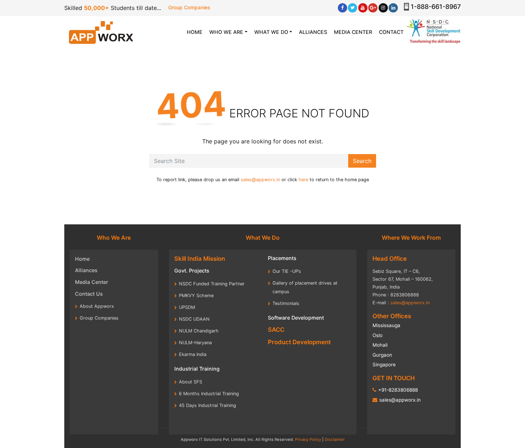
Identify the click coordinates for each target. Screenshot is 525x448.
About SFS (190, 382)
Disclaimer (335, 439)
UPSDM (187, 307)
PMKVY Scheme (196, 295)
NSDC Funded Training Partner (212, 283)
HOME (196, 32)
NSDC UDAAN (194, 319)
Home (82, 259)
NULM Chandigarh (199, 331)
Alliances (313, 32)
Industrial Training (197, 369)
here (303, 179)
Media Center (91, 282)
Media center (353, 32)
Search (362, 160)
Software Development (296, 318)
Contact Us (89, 294)
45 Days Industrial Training (207, 405)
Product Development (299, 342)
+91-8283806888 (398, 390)
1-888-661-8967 (436, 6)
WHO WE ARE (226, 32)
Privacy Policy (308, 439)
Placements (282, 258)
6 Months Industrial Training (209, 393)
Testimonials (285, 303)
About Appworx (97, 306)
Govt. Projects (191, 271)
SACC (276, 329)
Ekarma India (192, 354)
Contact (391, 32)
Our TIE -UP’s (286, 271)
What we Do (271, 32)
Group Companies (189, 7)
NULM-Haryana (195, 342)
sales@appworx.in (260, 179)
